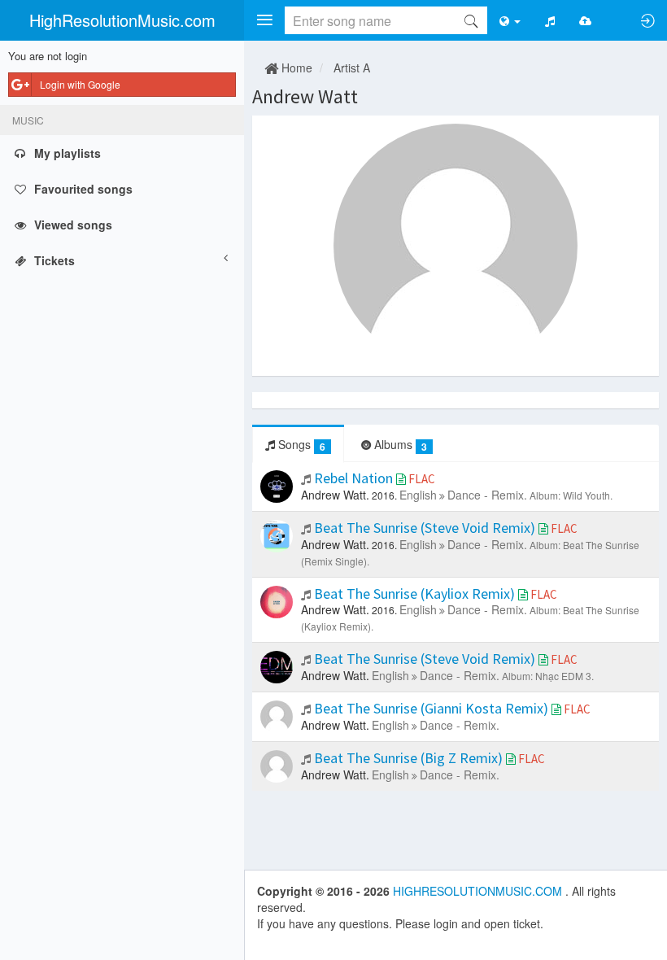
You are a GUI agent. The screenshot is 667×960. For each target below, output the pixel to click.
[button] (264, 20)
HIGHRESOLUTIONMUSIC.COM (479, 891)
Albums (399, 444)
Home (295, 67)
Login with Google (80, 84)
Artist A (352, 67)
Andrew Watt (305, 96)
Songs (300, 444)
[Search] (471, 20)
